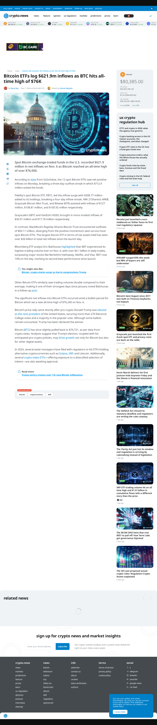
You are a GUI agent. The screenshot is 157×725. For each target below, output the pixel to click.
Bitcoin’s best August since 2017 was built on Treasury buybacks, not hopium (134, 298)
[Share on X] (7, 169)
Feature (46, 15)
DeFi (49, 394)
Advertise (68, 8)
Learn (115, 15)
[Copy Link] (7, 183)
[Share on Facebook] (7, 164)
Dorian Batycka (66, 88)
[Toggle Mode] (152, 8)
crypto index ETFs (34, 357)
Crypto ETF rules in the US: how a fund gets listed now (134, 148)
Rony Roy (15, 88)
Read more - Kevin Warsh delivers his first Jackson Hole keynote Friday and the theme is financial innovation (135, 358)
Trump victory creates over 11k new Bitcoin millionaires (52, 374)
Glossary (98, 8)
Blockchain (48, 687)
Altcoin (46, 691)
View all (135, 185)
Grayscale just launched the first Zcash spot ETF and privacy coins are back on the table (134, 337)
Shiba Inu (47, 683)
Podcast (19, 698)
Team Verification (78, 683)
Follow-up (78, 8)
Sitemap (19, 706)
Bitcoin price (13, 23)
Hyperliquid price (114, 23)
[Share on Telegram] (7, 179)
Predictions (96, 15)
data (34, 179)
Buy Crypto (8, 8)
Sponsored (48, 702)
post (34, 290)
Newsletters (57, 8)
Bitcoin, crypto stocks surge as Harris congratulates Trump (54, 272)
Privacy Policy (105, 671)
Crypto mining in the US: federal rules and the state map (134, 177)
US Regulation (70, 15)
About (48, 8)
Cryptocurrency (36, 394)
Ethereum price (35, 23)
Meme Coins (27, 8)
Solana (63, 353)
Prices (107, 15)
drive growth (67, 337)
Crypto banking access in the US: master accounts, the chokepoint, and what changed (134, 139)
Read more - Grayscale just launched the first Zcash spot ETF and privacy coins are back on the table (135, 320)
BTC (26, 329)
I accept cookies (120, 712)
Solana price (94, 23)
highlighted (68, 246)
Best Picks (89, 8)
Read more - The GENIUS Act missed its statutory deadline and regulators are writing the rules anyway (135, 397)
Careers (74, 679)
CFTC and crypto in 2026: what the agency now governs (133, 129)
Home (9, 71)
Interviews (20, 702)
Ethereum (47, 671)
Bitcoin (22, 394)
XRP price (55, 23)
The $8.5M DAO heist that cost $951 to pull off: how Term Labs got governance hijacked (133, 535)
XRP (70, 353)
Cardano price (134, 23)
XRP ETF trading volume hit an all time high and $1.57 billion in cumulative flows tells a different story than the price (134, 491)
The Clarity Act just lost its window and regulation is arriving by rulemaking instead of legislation (135, 452)
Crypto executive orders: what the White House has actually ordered (133, 157)
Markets (83, 15)
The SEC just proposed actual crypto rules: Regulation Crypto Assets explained (133, 573)
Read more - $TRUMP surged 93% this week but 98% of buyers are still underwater (135, 243)
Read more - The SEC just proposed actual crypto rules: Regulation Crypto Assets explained (135, 557)
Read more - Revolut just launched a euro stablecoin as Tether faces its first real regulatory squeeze (135, 205)
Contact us (39, 8)
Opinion (57, 15)
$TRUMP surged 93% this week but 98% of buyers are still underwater (133, 260)
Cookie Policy (105, 675)
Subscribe (62, 646)
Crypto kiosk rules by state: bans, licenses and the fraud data (132, 168)
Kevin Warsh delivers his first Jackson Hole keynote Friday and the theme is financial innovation (134, 375)
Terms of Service (106, 667)
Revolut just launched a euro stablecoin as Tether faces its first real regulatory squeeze (135, 222)
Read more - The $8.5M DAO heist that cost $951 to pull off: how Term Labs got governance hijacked (135, 518)
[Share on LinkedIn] (7, 174)
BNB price (74, 23)
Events (17, 8)
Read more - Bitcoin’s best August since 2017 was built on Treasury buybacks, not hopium (135, 282)
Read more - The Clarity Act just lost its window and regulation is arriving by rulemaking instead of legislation (135, 435)
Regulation (48, 698)
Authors (74, 687)
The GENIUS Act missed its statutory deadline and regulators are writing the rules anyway (135, 413)
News (36, 15)
